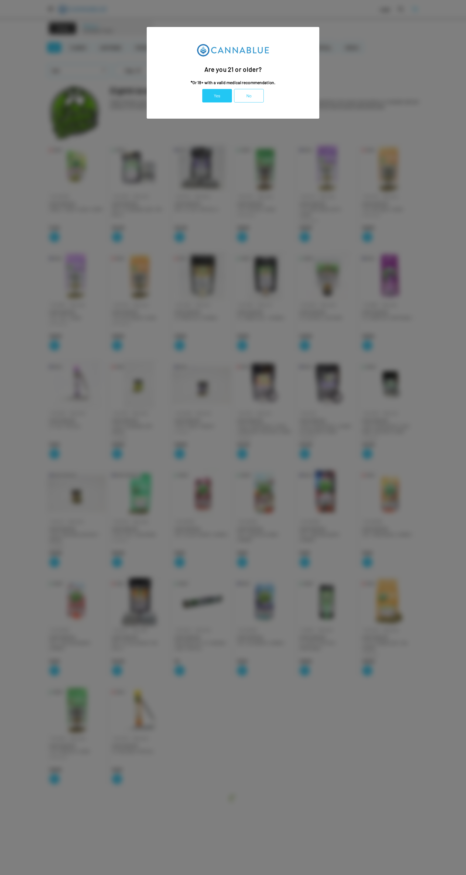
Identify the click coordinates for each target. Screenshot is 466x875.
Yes (217, 95)
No (249, 95)
